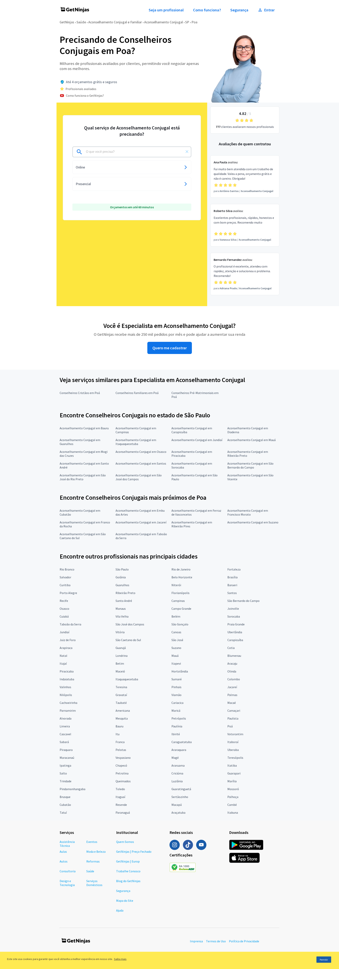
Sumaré (176, 679)
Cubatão (65, 805)
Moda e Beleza (96, 851)
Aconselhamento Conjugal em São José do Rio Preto (83, 477)
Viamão (176, 695)
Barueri (232, 585)
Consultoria (68, 871)
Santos (232, 593)
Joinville (233, 609)
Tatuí (63, 812)
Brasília (232, 577)
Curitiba (65, 585)
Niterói (176, 585)
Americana (123, 710)
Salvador (65, 577)
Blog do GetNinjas (128, 881)
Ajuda (119, 910)
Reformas (93, 861)
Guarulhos (122, 585)
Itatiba (232, 765)
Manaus (121, 609)
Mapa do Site (124, 901)
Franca (120, 742)
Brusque (65, 797)
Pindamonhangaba (72, 789)
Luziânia (177, 781)
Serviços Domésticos (94, 883)
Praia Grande (236, 624)
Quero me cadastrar (169, 347)
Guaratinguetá (181, 789)
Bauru (119, 726)
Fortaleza (234, 569)
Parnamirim (68, 710)
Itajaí (63, 663)
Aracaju (232, 663)
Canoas (176, 632)
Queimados (123, 781)
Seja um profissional (166, 10)
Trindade (65, 781)
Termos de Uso (216, 941)
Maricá (175, 710)
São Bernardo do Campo (243, 601)
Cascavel (65, 734)
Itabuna (232, 812)
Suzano (176, 648)
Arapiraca (66, 648)
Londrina (122, 656)
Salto (63, 773)
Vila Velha (122, 616)
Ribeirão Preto (125, 593)
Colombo (233, 679)
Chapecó (121, 765)
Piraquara (66, 750)
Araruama (178, 765)
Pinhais (176, 687)
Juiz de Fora (68, 640)
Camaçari (233, 710)
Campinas (178, 601)
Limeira (65, 726)
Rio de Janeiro (180, 569)
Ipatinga (65, 765)
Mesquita (122, 718)
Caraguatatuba (181, 742)
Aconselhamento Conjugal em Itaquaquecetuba (136, 442)
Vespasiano (123, 758)
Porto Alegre (68, 593)
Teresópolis (235, 758)
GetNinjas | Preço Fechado (133, 851)
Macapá (176, 805)
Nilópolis (66, 695)
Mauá (175, 656)
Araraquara (178, 750)
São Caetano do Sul (128, 640)
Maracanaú (67, 758)
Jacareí (232, 687)
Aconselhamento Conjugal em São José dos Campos (139, 477)
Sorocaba (233, 616)
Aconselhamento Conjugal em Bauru (84, 428)
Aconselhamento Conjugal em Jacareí (141, 522)
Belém (175, 616)
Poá (230, 726)
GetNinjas (67, 22)
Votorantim (235, 734)
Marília (232, 781)
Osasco (64, 609)
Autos (63, 861)
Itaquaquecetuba (127, 679)
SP (187, 22)
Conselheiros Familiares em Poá (137, 393)
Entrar (269, 10)
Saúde (81, 22)
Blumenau (234, 656)
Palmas (232, 695)
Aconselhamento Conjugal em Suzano (252, 522)
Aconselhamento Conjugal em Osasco (141, 452)
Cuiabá (64, 616)
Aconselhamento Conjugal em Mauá (251, 440)
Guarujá (121, 648)
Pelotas (121, 750)
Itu (117, 734)
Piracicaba (67, 671)
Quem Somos (125, 842)
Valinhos (65, 687)
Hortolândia (179, 671)
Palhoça (232, 797)
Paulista (232, 718)
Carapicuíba (235, 640)
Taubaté (121, 703)
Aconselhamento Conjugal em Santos (141, 463)
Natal (63, 656)
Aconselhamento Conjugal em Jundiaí (196, 440)
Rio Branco (67, 569)
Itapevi (176, 663)
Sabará (64, 742)
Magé (175, 758)
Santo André (124, 601)
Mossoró (233, 789)
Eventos (91, 842)
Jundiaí (64, 632)
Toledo (120, 789)
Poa (194, 22)
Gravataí (121, 695)
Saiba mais (120, 959)
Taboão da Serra (70, 624)
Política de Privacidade (244, 941)
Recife (64, 601)
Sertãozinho (179, 797)
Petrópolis (178, 718)
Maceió (120, 671)
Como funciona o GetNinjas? (85, 95)
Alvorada (65, 718)
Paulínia (176, 726)
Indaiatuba (67, 679)
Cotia (231, 648)
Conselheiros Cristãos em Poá (80, 393)
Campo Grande (181, 609)
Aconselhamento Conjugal (163, 22)
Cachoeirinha (68, 703)
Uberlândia (234, 632)
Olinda (231, 671)
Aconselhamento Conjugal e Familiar (115, 22)
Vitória (120, 632)
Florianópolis (180, 593)
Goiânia (121, 577)
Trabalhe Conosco (128, 871)
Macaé (231, 703)
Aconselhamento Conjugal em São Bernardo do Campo (250, 465)
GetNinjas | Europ (128, 861)
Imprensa (196, 941)
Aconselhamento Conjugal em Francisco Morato (247, 512)
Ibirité (175, 734)
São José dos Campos (130, 624)
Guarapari (234, 773)
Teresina (121, 687)
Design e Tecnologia (67, 883)
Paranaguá (123, 812)
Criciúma (177, 773)
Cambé (232, 805)
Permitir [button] (324, 959)
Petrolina (122, 773)
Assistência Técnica (67, 844)
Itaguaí (120, 797)
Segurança (239, 10)
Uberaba (233, 750)
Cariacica (177, 703)
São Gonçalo (179, 624)
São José (177, 640)
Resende (121, 805)
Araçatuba (178, 812)
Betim (120, 663)
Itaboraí (232, 742)
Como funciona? (207, 10)
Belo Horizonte (181, 577)
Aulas (63, 851)
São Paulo (122, 569)
